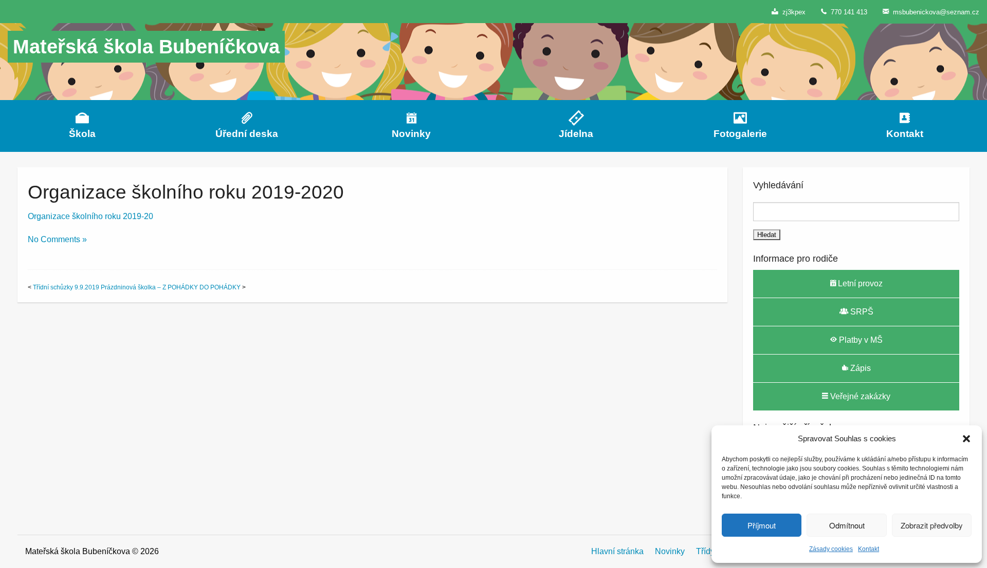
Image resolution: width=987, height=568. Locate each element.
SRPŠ (860, 311)
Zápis (859, 368)
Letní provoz (859, 283)
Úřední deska (246, 133)
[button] (966, 439)
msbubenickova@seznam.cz (934, 12)
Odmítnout (847, 525)
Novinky (411, 133)
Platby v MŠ (860, 340)
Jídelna (576, 133)
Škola (82, 133)
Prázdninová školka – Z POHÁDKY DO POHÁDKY (171, 287)
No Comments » (57, 239)
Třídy (705, 551)
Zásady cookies (831, 549)
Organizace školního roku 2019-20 (90, 216)
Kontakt (868, 549)
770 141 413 (847, 12)
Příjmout (761, 525)
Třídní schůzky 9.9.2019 (66, 287)
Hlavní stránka (617, 551)
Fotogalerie (740, 133)
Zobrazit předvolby (932, 525)
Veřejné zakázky (859, 396)
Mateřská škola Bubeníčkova (146, 46)
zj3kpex (792, 12)
